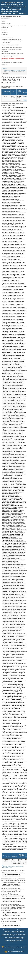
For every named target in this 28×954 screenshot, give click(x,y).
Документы (4, 29)
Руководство (4, 34)
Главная (3, 21)
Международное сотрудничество (9, 56)
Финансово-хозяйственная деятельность (11, 47)
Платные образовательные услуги (9, 44)
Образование (4, 32)
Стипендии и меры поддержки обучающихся (12, 53)
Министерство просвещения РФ (16, 951)
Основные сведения (6, 23)
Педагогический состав (7, 37)
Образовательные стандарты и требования (12, 62)
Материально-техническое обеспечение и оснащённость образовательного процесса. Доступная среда (12, 41)
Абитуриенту (4, 64)
